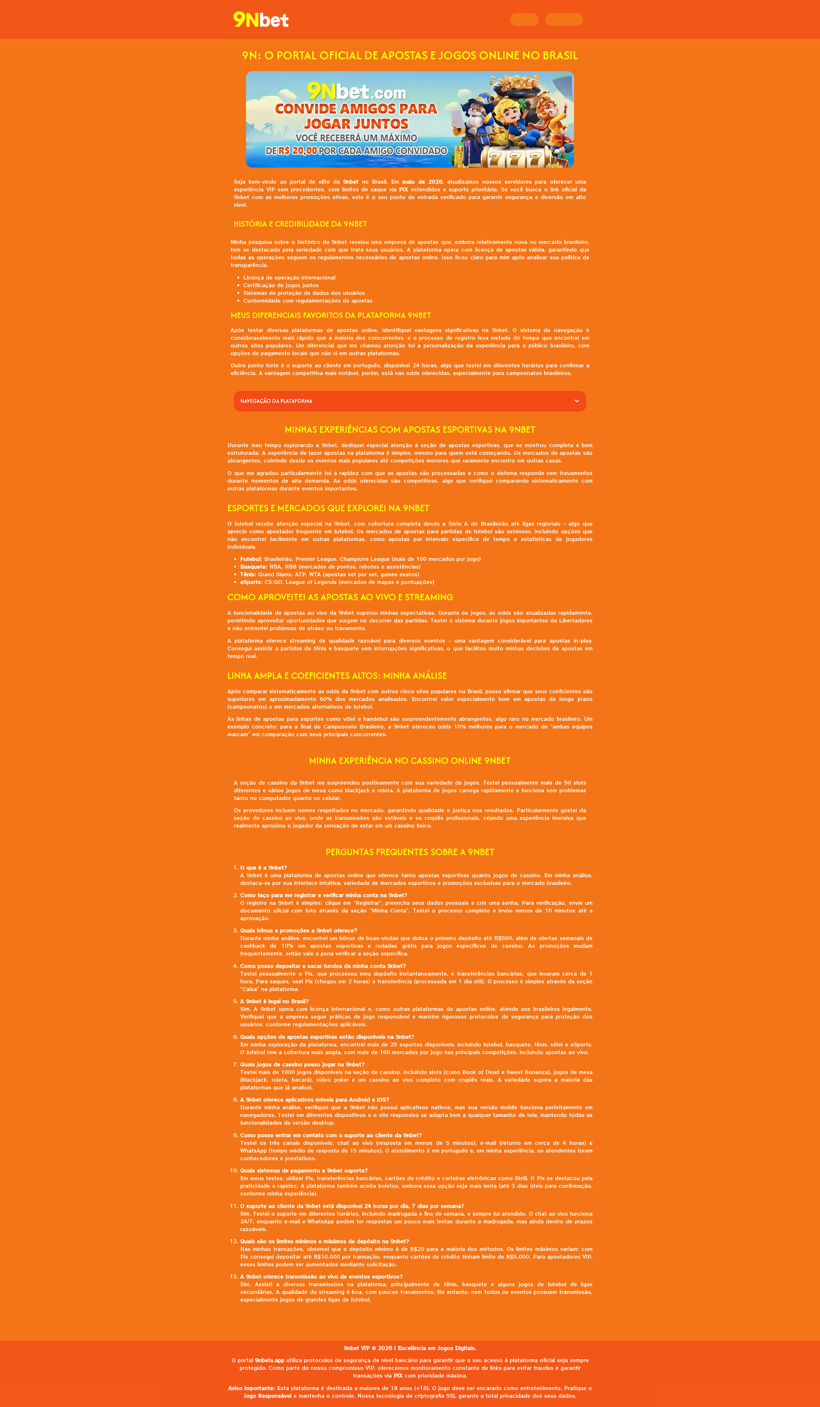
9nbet (234, 1318)
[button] (576, 401)
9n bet (249, 1318)
